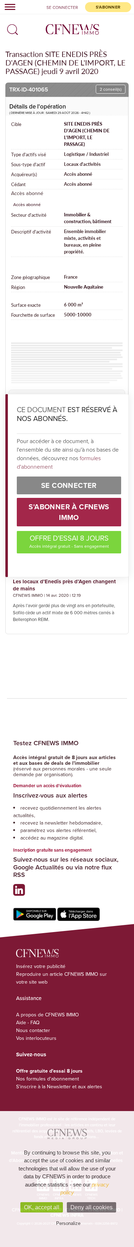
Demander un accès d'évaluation (47, 785)
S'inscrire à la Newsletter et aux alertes (59, 1086)
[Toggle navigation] (8, 7)
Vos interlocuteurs (36, 1038)
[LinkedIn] (21, 893)
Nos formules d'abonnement (47, 1078)
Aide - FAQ (28, 1022)
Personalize (68, 1223)
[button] (11, 27)
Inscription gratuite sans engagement (52, 850)
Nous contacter (33, 1030)
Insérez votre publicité (40, 966)
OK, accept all (41, 1207)
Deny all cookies (91, 1207)
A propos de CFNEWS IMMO (47, 1014)
